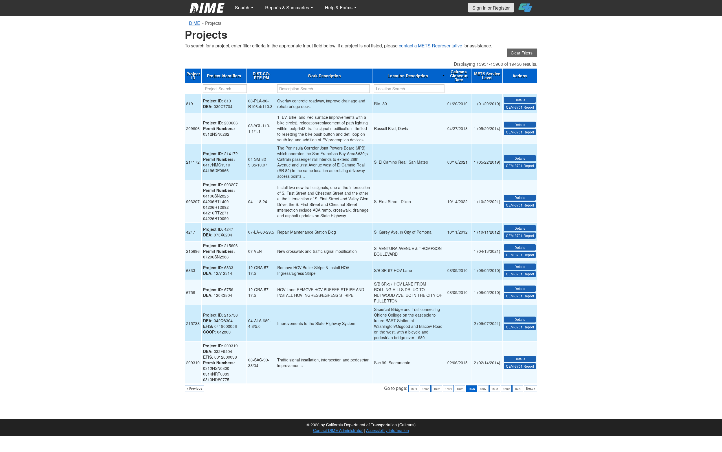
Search (242, 7)
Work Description (324, 76)
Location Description (408, 76)
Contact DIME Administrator (338, 430)
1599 (506, 388)
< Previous (194, 388)
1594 (448, 388)
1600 (517, 388)
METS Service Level (487, 76)
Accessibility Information (387, 430)
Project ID (193, 76)
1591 (413, 388)
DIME (194, 23)
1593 (436, 388)
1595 (460, 388)
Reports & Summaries (287, 7)
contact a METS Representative (430, 45)
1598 (494, 388)
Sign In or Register (491, 8)
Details (519, 99)
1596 (471, 389)
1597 (483, 388)
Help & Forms (339, 7)
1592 (425, 388)
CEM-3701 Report (520, 107)
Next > (530, 388)
